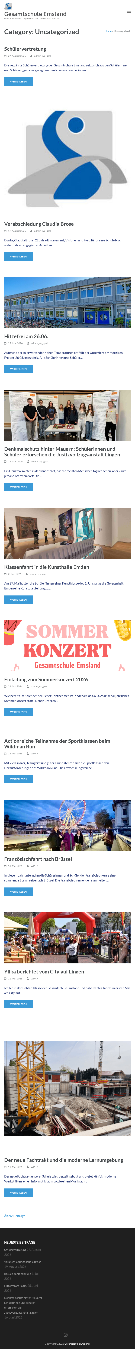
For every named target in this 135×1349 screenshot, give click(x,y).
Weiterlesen (18, 81)
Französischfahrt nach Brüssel (38, 859)
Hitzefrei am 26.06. (26, 336)
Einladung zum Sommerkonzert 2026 (46, 679)
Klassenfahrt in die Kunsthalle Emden (46, 567)
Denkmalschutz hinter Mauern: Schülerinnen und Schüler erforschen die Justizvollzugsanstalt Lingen (62, 451)
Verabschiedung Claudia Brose (39, 224)
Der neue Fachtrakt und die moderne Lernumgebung (63, 1160)
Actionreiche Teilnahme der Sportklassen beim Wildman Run (57, 743)
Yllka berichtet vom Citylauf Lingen (44, 971)
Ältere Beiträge (14, 1216)
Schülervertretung (25, 49)
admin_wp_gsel (42, 55)
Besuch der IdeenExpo (17, 1273)
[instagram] (66, 1334)
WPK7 (34, 753)
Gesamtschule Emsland (35, 13)
